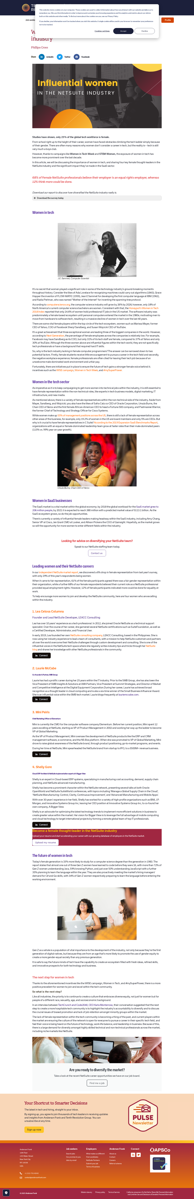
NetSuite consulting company (86, 635)
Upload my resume (45, 842)
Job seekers (31, 20)
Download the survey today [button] (50, 198)
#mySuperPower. (112, 370)
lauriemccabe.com (128, 694)
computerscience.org (58, 304)
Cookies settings (102, 31)
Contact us (97, 553)
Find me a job (97, 1083)
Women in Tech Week (86, 370)
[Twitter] (138, 1155)
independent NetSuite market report (58, 572)
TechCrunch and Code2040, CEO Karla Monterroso (85, 1005)
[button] (47, 57)
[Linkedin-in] (133, 1155)
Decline (145, 31)
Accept (123, 31)
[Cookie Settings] (6, 1192)
